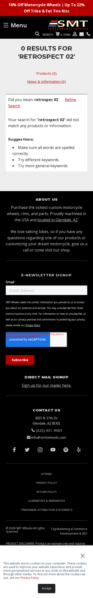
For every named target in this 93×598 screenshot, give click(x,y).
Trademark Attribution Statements (46, 510)
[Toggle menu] (25, 25)
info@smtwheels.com (48, 437)
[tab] (46, 73)
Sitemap (46, 474)
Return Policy (46, 492)
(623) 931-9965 (49, 430)
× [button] (82, 556)
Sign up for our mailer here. (46, 385)
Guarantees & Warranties (46, 500)
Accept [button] (46, 588)
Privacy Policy (30, 578)
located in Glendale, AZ (57, 219)
